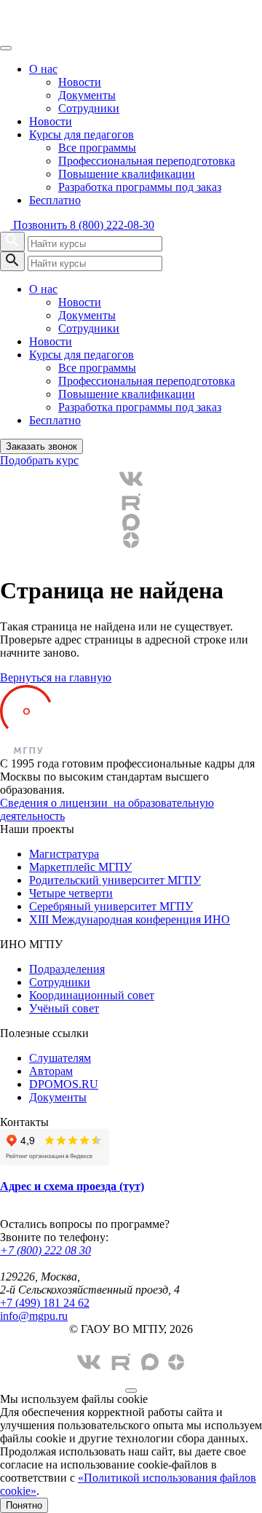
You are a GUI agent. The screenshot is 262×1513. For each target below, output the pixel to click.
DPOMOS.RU (63, 1084)
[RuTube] (131, 502)
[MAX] (131, 522)
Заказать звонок (41, 446)
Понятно (24, 1505)
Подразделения (67, 969)
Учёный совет (64, 1008)
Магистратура (64, 854)
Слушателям (60, 1058)
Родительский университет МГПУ (115, 880)
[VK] (131, 478)
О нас (43, 69)
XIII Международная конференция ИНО (129, 919)
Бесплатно (55, 200)
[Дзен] (131, 540)
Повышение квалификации (126, 174)
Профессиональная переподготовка (146, 161)
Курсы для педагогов (81, 134)
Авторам (51, 1071)
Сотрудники (88, 108)
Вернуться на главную (55, 677)
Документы (87, 95)
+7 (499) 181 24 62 (45, 1303)
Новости (79, 82)
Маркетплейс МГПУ (80, 867)
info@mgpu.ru (34, 1316)
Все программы (97, 147)
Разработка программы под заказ (139, 187)
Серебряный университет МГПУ (111, 906)
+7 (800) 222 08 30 (45, 1250)
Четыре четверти (71, 893)
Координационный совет (91, 995)
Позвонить (82, 225)
